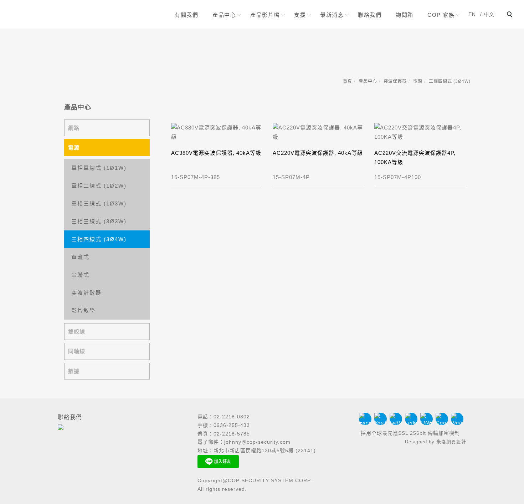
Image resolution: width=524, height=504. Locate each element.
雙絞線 (76, 332)
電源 (417, 81)
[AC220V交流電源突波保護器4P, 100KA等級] (419, 131)
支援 (300, 15)
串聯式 (80, 275)
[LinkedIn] (412, 419)
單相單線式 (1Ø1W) (99, 168)
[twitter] (397, 419)
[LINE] (428, 419)
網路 (73, 128)
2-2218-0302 (233, 416)
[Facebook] (366, 419)
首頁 (347, 81)
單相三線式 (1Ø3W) (99, 203)
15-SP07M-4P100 (397, 177)
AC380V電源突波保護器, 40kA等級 (216, 153)
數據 (73, 371)
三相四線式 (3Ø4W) (450, 81)
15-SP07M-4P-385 (195, 177)
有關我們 (186, 15)
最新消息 (332, 15)
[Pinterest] (458, 419)
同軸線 (76, 351)
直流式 (80, 257)
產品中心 (224, 15)
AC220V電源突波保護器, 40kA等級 (318, 153)
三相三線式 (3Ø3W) (99, 221)
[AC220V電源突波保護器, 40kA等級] (318, 131)
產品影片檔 (265, 15)
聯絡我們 (369, 15)
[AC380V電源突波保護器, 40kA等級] (216, 131)
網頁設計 (456, 441)
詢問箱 (404, 15)
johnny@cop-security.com (257, 442)
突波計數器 (86, 293)
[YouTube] (382, 419)
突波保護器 (395, 81)
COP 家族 (440, 15)
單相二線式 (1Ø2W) (99, 186)
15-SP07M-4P (291, 177)
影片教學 (83, 310)
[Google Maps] (443, 419)
